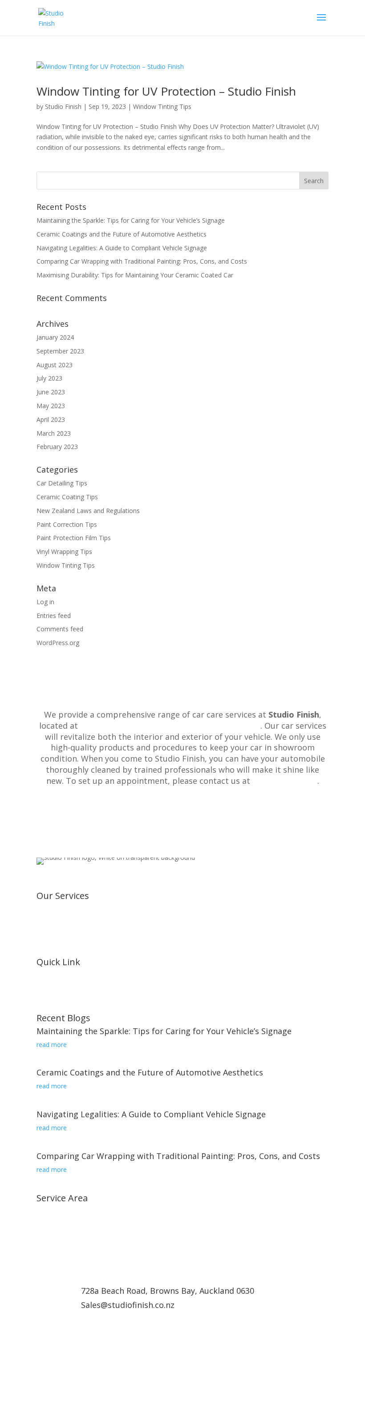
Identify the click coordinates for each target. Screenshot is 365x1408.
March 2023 (53, 433)
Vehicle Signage (58, 952)
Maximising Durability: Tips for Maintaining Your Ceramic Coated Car (134, 275)
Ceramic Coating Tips (67, 497)
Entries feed (53, 615)
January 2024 (55, 337)
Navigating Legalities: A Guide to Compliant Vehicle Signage (121, 248)
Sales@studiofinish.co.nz (127, 1305)
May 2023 (50, 405)
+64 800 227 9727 (284, 780)
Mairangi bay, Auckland (69, 1233)
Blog (43, 976)
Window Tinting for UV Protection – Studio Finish (166, 91)
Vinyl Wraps (52, 910)
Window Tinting (58, 920)
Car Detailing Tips (61, 483)
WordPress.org (57, 642)
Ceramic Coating (60, 942)
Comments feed (59, 629)
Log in (45, 602)
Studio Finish (63, 106)
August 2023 (54, 365)
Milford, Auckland (61, 1244)
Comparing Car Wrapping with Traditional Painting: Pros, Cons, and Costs (141, 261)
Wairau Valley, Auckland (70, 1254)
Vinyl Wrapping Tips (64, 551)
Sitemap (48, 1008)
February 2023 (57, 446)
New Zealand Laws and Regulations (88, 510)
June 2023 (50, 392)
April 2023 (50, 419)
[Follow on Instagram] (61, 1362)
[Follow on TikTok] (97, 1362)
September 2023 (60, 351)
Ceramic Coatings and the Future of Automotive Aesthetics (121, 234)
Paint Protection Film (66, 931)
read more (51, 1044)
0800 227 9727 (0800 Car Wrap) (139, 1319)
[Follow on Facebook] (43, 1362)
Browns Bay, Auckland (68, 1223)
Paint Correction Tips (66, 524)
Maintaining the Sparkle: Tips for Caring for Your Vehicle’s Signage (130, 220)
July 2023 (49, 378)
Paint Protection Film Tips (73, 538)
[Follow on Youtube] (79, 1362)
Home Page (53, 997)
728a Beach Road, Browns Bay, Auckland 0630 (170, 725)
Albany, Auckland (60, 1212)
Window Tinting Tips (162, 106)
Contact (47, 987)
